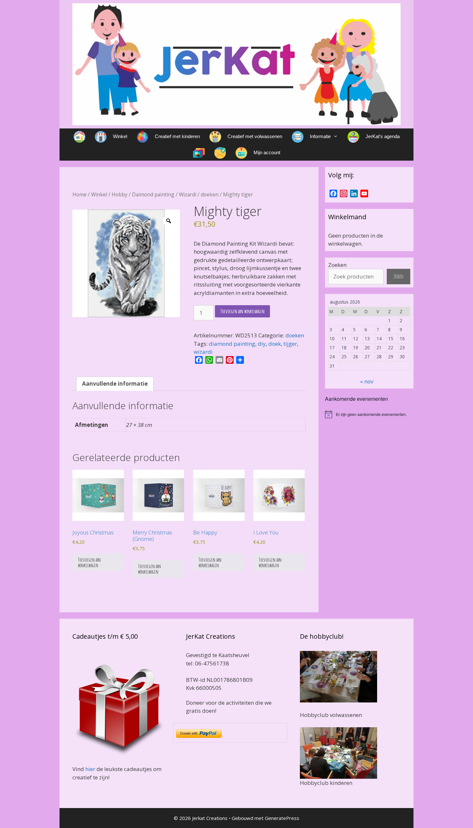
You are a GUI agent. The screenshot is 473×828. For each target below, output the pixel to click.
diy (262, 343)
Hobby (119, 194)
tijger (290, 343)
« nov (366, 381)
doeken (209, 194)
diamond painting (232, 343)
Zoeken (337, 264)
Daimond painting (153, 194)
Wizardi (187, 194)
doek (274, 343)
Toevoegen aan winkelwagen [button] (89, 562)
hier (90, 769)
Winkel (99, 194)
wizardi (203, 351)
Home (79, 194)
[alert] (369, 414)
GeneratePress (282, 818)
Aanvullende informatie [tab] (115, 383)
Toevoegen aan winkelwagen (242, 311)
